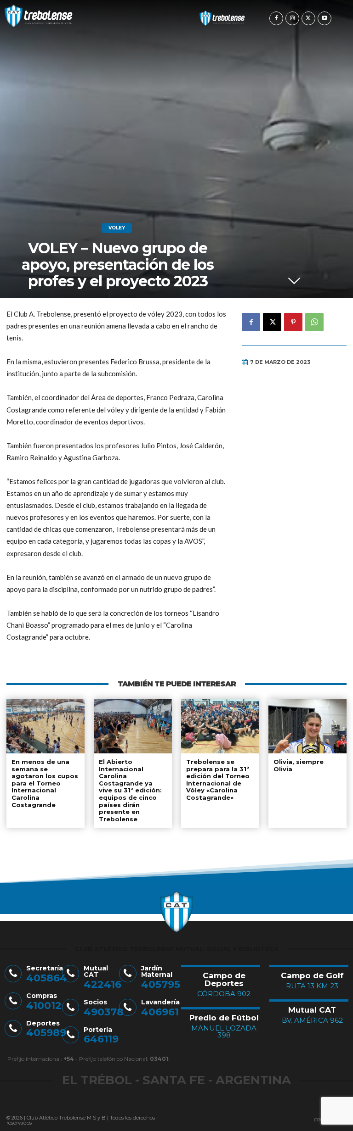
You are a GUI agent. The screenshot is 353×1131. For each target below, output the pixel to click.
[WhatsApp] (314, 322)
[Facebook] (276, 18)
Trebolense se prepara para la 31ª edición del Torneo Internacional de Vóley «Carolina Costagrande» (218, 779)
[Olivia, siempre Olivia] (307, 726)
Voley (116, 228)
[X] (308, 18)
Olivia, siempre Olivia (298, 765)
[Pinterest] (293, 322)
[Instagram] (292, 18)
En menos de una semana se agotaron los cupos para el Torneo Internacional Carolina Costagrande (44, 783)
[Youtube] (324, 18)
